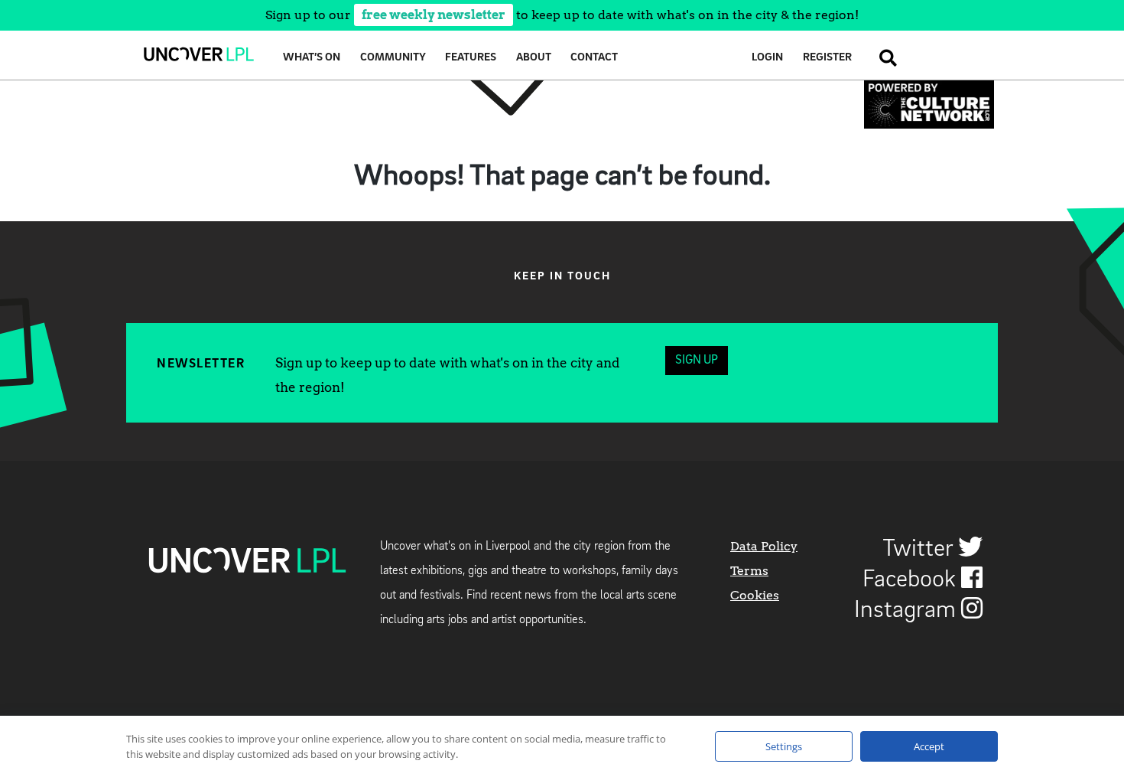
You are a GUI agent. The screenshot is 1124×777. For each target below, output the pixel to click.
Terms (749, 570)
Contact (594, 58)
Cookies (754, 595)
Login (767, 58)
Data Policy (764, 546)
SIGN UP (696, 360)
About (533, 58)
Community (393, 58)
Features (470, 58)
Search (884, 58)
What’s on (311, 58)
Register (827, 58)
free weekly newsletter (433, 15)
